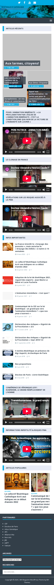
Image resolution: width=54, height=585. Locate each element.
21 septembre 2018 (23, 343)
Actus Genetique (11, 529)
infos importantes (15, 237)
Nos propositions (23, 364)
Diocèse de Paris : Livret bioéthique (31, 374)
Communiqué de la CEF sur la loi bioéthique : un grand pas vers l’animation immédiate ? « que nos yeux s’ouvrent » (31, 310)
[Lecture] (6, 152)
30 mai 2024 (10, 104)
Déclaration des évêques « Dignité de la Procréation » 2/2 (33, 325)
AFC (6, 532)
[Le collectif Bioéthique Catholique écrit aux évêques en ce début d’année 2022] (8, 264)
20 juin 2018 (21, 356)
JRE (6, 540)
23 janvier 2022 (22, 270)
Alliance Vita (9, 534)
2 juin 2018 (20, 367)
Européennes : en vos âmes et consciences (15, 99)
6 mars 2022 (21, 254)
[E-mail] (34, 2)
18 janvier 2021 (22, 316)
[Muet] (43, 152)
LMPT (7, 543)
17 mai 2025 (10, 68)
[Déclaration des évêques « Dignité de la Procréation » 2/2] (8, 327)
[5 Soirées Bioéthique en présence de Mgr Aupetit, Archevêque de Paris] (8, 353)
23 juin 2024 (35, 86)
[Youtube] (29, 2)
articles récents (14, 28)
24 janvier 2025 (11, 86)
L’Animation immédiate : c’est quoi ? (32, 293)
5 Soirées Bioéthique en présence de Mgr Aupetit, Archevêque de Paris (32, 352)
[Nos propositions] (8, 365)
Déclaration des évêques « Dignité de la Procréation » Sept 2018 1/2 (33, 338)
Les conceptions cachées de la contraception (12, 80)
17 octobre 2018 (22, 330)
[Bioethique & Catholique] (27, 16)
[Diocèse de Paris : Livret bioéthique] (8, 377)
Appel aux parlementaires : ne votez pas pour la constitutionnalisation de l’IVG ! (39, 96)
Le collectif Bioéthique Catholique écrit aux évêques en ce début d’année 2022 (31, 264)
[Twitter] (19, 2)
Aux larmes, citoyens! (22, 63)
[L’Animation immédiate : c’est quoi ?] (8, 296)
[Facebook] (24, 2)
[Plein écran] (48, 152)
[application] (27, 140)
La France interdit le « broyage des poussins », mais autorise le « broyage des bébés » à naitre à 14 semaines (32, 247)
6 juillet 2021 (21, 285)
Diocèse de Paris (11, 526)
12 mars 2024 (35, 104)
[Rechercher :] (27, 572)
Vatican (7, 545)
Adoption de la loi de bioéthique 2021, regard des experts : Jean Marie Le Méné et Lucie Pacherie (32, 279)
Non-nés (8, 537)
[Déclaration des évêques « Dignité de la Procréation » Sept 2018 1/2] (8, 340)
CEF (6, 524)
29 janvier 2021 (22, 296)
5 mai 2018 (20, 378)
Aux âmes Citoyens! (38, 82)
